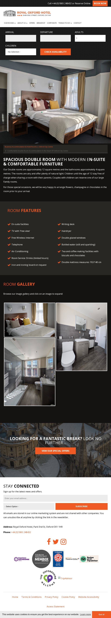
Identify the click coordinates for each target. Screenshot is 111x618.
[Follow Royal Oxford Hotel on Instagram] (63, 541)
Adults (79, 32)
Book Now (100, 3)
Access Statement (55, 606)
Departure (46, 32)
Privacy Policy (51, 596)
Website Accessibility (88, 596)
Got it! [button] (102, 614)
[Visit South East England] (41, 558)
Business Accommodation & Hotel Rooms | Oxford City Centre (29, 147)
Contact (77, 23)
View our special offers (55, 450)
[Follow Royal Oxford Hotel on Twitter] (56, 541)
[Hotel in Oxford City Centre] (55, 13)
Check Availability (55, 51)
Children (10, 45)
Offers (32, 23)
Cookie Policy (68, 596)
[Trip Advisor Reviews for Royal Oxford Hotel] (89, 558)
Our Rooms (9, 23)
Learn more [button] (85, 614)
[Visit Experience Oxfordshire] (21, 558)
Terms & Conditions (31, 596)
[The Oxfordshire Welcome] (48, 578)
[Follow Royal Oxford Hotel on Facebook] (49, 541)
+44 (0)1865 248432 (62, 3)
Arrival (9, 32)
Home (15, 596)
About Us (21, 23)
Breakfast (41, 23)
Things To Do (64, 23)
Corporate (52, 23)
